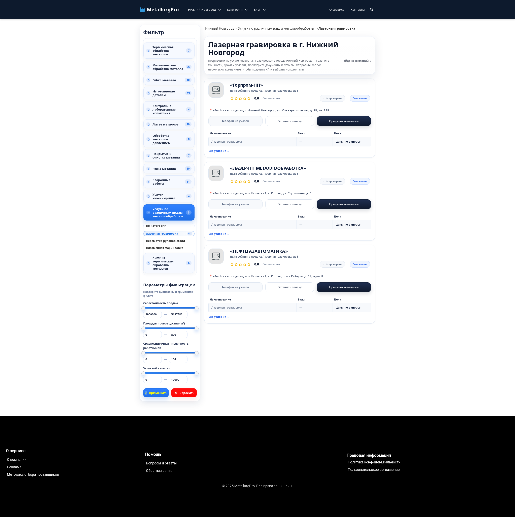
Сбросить (184, 393)
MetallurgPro (163, 9)
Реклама (14, 467)
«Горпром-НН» (246, 84)
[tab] (169, 50)
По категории (156, 226)
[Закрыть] (371, 9)
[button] (204, 9)
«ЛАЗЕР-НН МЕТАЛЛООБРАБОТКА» (268, 168)
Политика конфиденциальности (374, 462)
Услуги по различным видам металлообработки (276, 28)
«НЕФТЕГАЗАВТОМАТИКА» (259, 251)
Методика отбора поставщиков (33, 474)
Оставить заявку (289, 121)
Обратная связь (159, 470)
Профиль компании (344, 121)
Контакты (358, 9)
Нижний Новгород (219, 28)
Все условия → (219, 151)
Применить (156, 393)
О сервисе (336, 9)
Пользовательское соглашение (374, 469)
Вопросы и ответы (161, 463)
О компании (17, 459)
